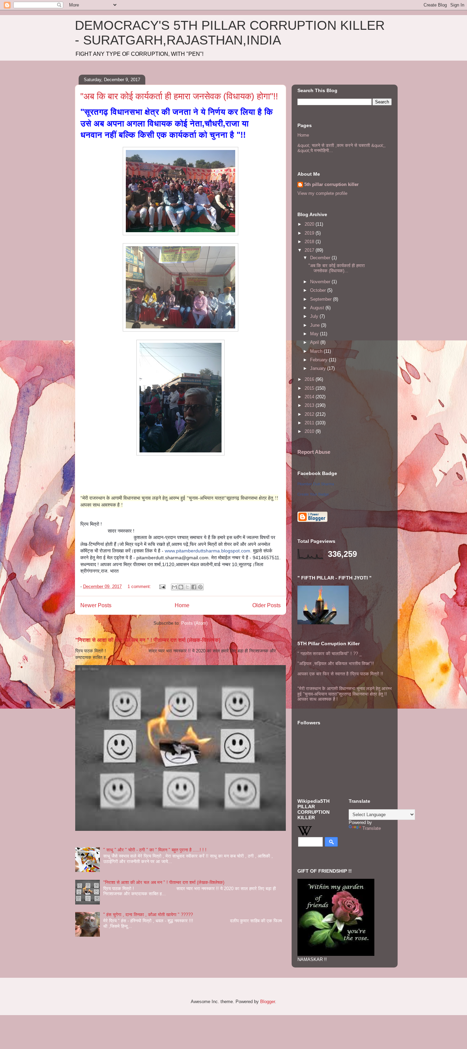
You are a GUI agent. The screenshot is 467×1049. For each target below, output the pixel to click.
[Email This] (174, 587)
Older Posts (266, 605)
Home (182, 605)
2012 (310, 414)
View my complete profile (322, 193)
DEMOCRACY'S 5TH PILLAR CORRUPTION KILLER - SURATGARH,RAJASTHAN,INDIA (230, 32)
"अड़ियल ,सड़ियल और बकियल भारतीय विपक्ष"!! (335, 663)
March (317, 351)
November (321, 281)
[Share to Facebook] (193, 587)
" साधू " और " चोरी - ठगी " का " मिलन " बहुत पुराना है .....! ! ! (154, 849)
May (315, 333)
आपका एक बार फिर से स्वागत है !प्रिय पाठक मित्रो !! (340, 673)
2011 (310, 422)
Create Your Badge (313, 494)
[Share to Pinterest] (200, 587)
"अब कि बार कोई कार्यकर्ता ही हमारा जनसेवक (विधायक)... (336, 268)
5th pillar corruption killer (331, 184)
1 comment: (140, 586)
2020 (310, 224)
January (318, 368)
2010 (310, 431)
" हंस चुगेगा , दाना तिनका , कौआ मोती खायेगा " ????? (148, 914)
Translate (371, 828)
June (315, 325)
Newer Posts (95, 605)
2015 (310, 388)
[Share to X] (187, 587)
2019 (310, 233)
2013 (310, 405)
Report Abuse (313, 452)
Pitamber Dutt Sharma (315, 484)
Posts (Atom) (194, 623)
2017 (310, 250)
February (319, 359)
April (315, 342)
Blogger (267, 1001)
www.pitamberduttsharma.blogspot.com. (208, 550)
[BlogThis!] (180, 587)
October (318, 290)
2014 (310, 396)
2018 (310, 241)
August (317, 307)
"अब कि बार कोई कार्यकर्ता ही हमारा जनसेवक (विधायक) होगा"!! (179, 96)
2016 (310, 379)
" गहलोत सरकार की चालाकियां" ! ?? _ (329, 653)
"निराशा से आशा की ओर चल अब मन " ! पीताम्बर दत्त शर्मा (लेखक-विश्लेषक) (148, 640)
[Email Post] (162, 586)
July (315, 316)
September (321, 299)
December (321, 257)
